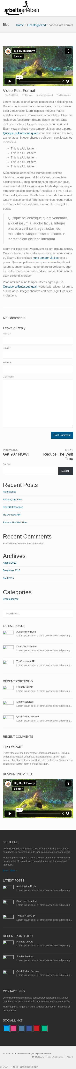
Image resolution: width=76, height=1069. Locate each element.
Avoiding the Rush (12, 499)
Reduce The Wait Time (15, 522)
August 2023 (9, 562)
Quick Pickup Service (27, 716)
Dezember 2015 (11, 570)
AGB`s (70, 1057)
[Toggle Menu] (70, 8)
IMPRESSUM (38, 1057)
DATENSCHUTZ (55, 1057)
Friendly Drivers (24, 687)
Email (7, 348)
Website (7, 362)
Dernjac (29, 95)
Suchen (7, 464)
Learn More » (10, 870)
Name (7, 333)
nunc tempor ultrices (46, 257)
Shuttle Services (25, 701)
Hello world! (9, 491)
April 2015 (8, 578)
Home (20, 25)
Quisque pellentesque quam (20, 133)
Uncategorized (36, 25)
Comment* (8, 376)
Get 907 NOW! (16, 454)
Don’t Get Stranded (13, 507)
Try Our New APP (12, 514)
